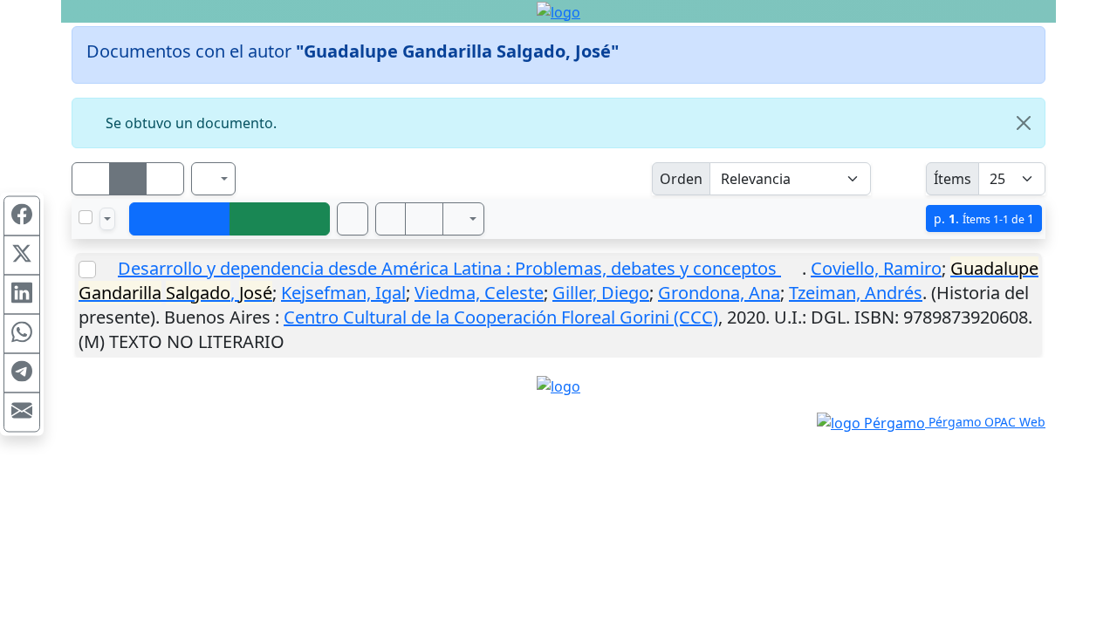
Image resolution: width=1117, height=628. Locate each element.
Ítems (952, 178)
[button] (391, 219)
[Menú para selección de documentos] (107, 219)
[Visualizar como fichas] (91, 178)
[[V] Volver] (179, 219)
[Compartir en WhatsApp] (21, 334)
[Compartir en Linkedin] (21, 295)
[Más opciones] (463, 219)
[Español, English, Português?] (213, 178)
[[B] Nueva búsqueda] (280, 219)
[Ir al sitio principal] (558, 11)
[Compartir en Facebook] (21, 216)
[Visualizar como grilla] (165, 178)
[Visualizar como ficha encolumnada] (128, 178)
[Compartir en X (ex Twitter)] (21, 256)
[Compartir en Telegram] (21, 373)
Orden (681, 178)
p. (984, 218)
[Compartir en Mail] (21, 412)
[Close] (1024, 123)
